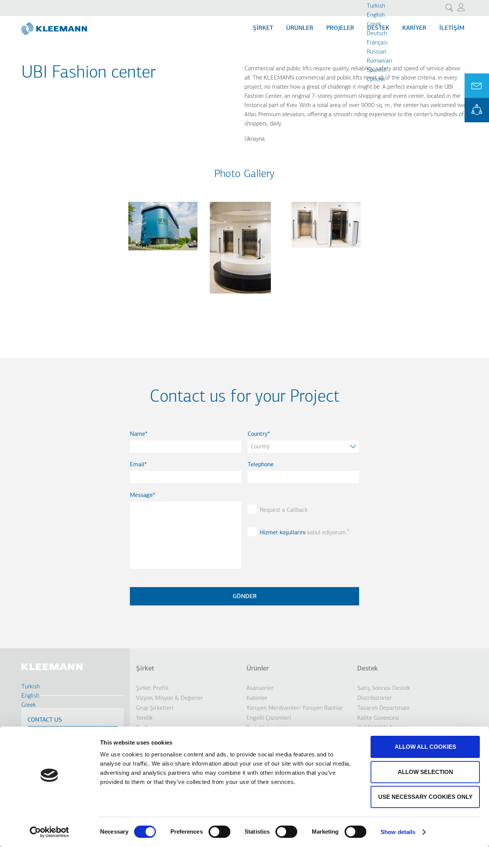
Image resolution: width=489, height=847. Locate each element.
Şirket (145, 668)
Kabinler (256, 698)
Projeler (340, 28)
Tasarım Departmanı (383, 708)
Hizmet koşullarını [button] (283, 533)
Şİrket (263, 28)
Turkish (376, 6)
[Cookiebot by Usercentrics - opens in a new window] (49, 832)
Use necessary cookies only (425, 796)
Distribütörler (374, 698)
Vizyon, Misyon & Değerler (169, 698)
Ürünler (299, 28)
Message (141, 495)
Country (257, 434)
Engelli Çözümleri (268, 718)
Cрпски (376, 79)
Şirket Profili (152, 688)
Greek (374, 24)
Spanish (377, 70)
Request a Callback (284, 510)
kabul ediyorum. (303, 533)
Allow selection (425, 772)
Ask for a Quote (477, 85)
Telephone (261, 465)
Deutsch (377, 34)
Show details (398, 832)
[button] (163, 255)
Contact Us (45, 720)
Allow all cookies (425, 746)
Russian (376, 52)
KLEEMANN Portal (477, 110)
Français (377, 43)
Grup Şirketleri (154, 708)
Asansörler (260, 688)
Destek (367, 668)
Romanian (379, 61)
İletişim (452, 28)
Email (137, 465)
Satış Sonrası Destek (383, 688)
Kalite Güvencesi (378, 718)
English (376, 15)
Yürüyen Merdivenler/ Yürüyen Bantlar (294, 708)
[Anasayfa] (55, 25)
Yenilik (144, 718)
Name (137, 434)
